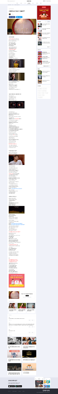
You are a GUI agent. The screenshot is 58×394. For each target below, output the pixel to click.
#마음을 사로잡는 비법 (10, 358)
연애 (12, 4)
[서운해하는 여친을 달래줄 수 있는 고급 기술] (21, 303)
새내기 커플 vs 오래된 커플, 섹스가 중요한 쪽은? (17, 224)
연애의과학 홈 (9, 4)
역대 (48, 21)
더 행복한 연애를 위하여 (17, 4)
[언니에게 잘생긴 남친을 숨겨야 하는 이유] (12, 303)
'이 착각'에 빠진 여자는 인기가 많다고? (16, 188)
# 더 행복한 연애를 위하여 (11, 8)
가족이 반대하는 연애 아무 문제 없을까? (16, 223)
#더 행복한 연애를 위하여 (11, 345)
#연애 (9, 371)
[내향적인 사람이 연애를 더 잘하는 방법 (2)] (30, 303)
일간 (45, 21)
